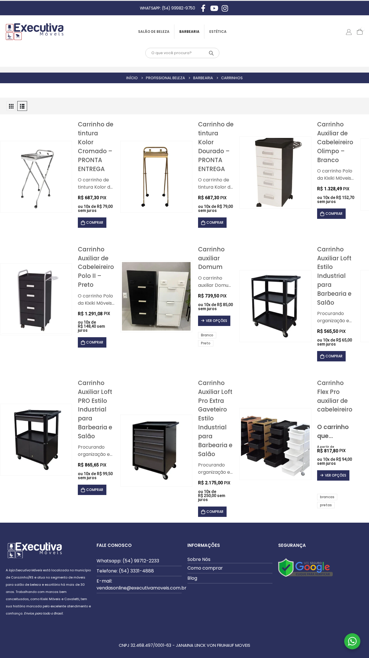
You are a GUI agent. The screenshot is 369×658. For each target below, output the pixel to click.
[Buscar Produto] (211, 53)
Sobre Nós (198, 559)
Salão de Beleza (154, 31)
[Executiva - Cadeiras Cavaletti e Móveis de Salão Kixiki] (34, 31)
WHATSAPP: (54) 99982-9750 (167, 8)
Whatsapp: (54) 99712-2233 (128, 561)
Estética (218, 31)
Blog (192, 578)
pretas (326, 504)
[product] (36, 177)
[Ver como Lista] (22, 106)
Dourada (326, 489)
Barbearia (189, 31)
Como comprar (205, 568)
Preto (205, 343)
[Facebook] (203, 8)
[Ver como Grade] (11, 106)
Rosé (340, 489)
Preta (333, 489)
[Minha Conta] (348, 31)
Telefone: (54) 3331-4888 (125, 571)
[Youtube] (214, 8)
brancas (327, 496)
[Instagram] (225, 8)
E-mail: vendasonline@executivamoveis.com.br (142, 584)
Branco (207, 335)
